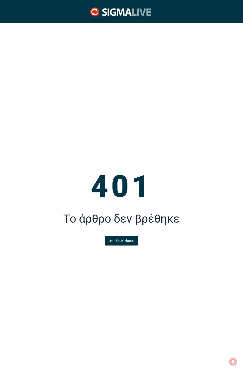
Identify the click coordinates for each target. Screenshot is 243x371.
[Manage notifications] (233, 362)
